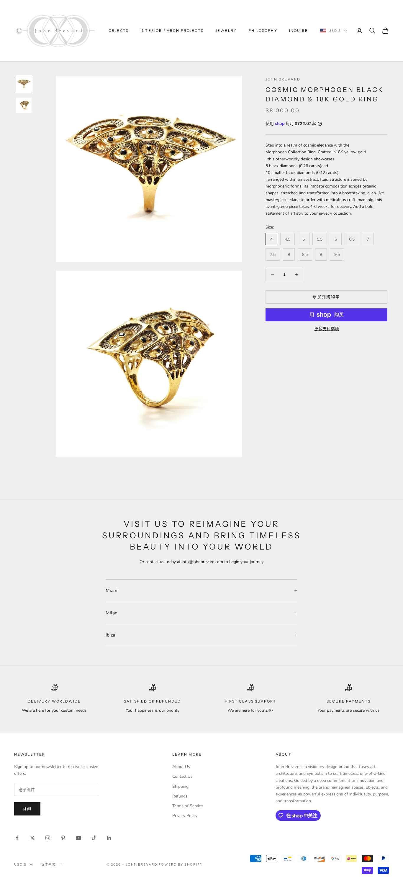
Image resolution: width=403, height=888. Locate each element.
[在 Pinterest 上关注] (63, 838)
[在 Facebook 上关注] (17, 838)
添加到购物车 (326, 297)
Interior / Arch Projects (172, 30)
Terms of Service (187, 806)
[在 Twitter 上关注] (32, 838)
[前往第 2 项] (24, 105)
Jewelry (226, 30)
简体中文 (48, 864)
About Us (181, 766)
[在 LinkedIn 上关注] (109, 838)
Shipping (180, 786)
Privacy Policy (184, 815)
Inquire (298, 30)
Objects (119, 30)
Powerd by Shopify (180, 864)
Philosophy (262, 30)
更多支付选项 (326, 329)
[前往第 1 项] (24, 84)
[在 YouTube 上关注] (78, 838)
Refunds (180, 796)
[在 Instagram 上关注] (48, 838)
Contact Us (182, 776)
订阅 (27, 808)
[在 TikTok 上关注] (94, 838)
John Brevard (283, 79)
